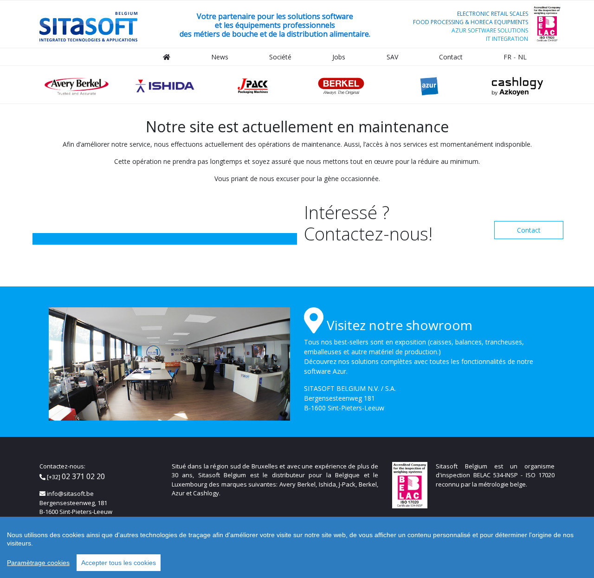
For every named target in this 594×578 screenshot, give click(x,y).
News (219, 56)
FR (507, 56)
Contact (451, 56)
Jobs (338, 56)
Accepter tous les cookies (118, 562)
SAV (392, 56)
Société (280, 56)
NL (522, 56)
